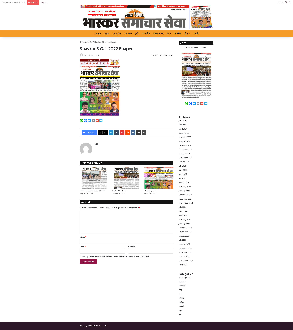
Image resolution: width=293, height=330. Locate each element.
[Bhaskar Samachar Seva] (146, 17)
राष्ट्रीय (106, 34)
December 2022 (185, 248)
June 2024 (183, 211)
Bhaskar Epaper (149, 191)
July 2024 (182, 207)
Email (83, 246)
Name (83, 237)
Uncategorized (185, 277)
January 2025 (184, 190)
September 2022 (186, 260)
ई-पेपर (90, 42)
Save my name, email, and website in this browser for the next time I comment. (115, 256)
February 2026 (185, 137)
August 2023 (184, 236)
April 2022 (183, 264)
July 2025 (182, 166)
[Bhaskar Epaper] (158, 178)
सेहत (169, 34)
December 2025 (185, 145)
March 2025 (184, 182)
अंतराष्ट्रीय (116, 34)
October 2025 (184, 153)
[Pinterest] (122, 132)
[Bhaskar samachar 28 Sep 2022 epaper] (94, 178)
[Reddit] (127, 132)
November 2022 (185, 252)
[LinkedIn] (111, 132)
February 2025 (185, 186)
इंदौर (137, 34)
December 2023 (185, 227)
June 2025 (183, 170)
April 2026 (183, 129)
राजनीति (146, 34)
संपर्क (196, 34)
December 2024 (185, 194)
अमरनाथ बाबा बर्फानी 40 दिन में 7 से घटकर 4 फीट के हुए (60, 2)
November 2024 (185, 199)
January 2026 (184, 141)
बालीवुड (178, 34)
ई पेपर (187, 34)
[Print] (144, 132)
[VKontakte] (133, 132)
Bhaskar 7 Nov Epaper (119, 191)
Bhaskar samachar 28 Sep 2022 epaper (93, 191)
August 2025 (184, 162)
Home (97, 34)
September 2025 (186, 157)
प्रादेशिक (128, 34)
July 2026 (182, 120)
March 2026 (184, 133)
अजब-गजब (158, 34)
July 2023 (182, 240)
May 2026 (183, 124)
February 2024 (185, 219)
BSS (85, 55)
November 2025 (185, 149)
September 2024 (186, 203)
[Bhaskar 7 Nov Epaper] (126, 178)
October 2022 (184, 256)
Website (131, 246)
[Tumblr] (116, 132)
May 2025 (183, 174)
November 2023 (185, 232)
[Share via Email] (138, 132)
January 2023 (184, 244)
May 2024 (183, 215)
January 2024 (184, 223)
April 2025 (183, 178)
